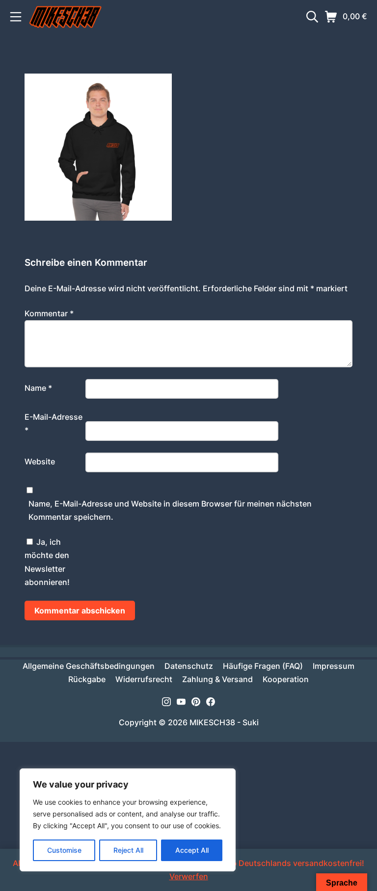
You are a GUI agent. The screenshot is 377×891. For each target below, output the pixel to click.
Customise (64, 850)
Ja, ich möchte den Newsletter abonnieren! (47, 562)
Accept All (192, 850)
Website (40, 461)
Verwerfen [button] (188, 876)
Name (38, 388)
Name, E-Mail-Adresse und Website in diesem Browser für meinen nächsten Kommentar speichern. (170, 510)
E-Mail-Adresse (53, 423)
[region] (128, 819)
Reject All (128, 850)
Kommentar (49, 313)
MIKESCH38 (212, 722)
